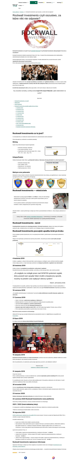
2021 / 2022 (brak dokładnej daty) (23, 123)
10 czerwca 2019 (20, 111)
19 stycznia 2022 (19, 125)
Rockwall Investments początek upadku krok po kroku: (26, 106)
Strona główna (16, 11)
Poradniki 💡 (41, 2)
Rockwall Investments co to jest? (22, 101)
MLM (39, 63)
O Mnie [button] (20, 5)
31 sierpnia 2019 (19, 118)
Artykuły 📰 (33, 2)
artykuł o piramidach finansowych (35, 216)
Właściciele (17, 102)
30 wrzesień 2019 (20, 119)
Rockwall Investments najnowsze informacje (25, 126)
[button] (20, 8)
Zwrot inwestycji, (18, 104)
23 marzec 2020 (19, 121)
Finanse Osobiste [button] (23, 2)
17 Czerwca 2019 (20, 113)
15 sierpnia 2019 (19, 116)
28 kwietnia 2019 (19, 109)
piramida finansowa (35, 50)
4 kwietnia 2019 (19, 107)
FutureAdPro (15, 315)
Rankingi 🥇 (60, 2)
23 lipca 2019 (19, 114)
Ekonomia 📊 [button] (50, 2)
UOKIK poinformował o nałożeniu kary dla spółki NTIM (24, 415)
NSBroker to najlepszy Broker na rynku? (39, 367)
